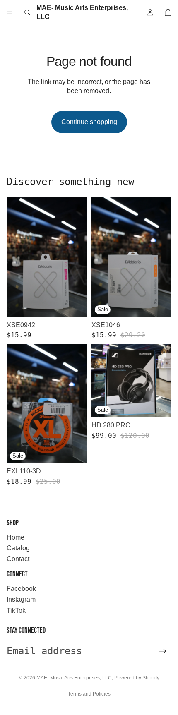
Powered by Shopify (136, 678)
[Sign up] (162, 651)
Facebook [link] (21, 588)
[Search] (27, 12)
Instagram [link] (21, 599)
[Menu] (9, 12)
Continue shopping (89, 121)
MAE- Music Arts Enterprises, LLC (74, 678)
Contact (18, 558)
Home (15, 537)
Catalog (18, 548)
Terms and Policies (89, 694)
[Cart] (168, 12)
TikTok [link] (16, 610)
